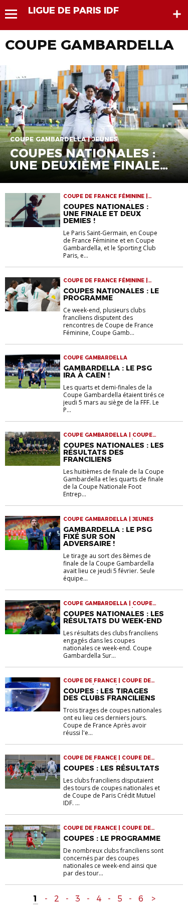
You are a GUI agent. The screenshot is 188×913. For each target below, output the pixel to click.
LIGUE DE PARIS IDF (73, 10)
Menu (16, 14)
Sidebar (177, 14)
